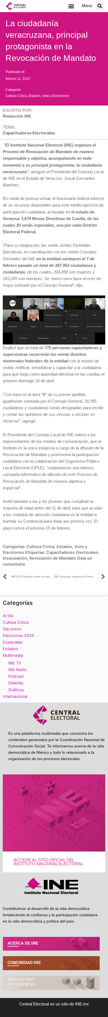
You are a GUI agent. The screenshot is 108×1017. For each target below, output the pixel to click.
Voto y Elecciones (55, 96)
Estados (35, 96)
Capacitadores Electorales (72, 552)
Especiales (13, 642)
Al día (8, 615)
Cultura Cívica (16, 96)
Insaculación (15, 558)
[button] (71, 5)
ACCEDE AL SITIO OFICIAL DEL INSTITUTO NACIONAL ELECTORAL (48, 862)
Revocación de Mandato (52, 558)
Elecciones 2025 (18, 635)
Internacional (15, 696)
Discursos (12, 629)
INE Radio (17, 669)
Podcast (16, 676)
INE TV (14, 663)
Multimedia (13, 655)
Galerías (15, 682)
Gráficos (16, 689)
